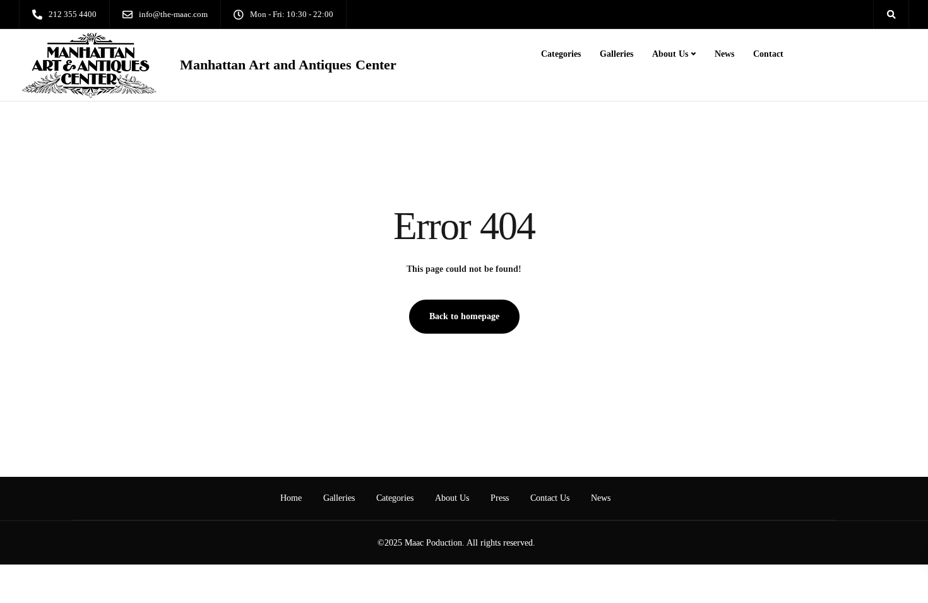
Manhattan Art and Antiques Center (288, 65)
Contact (768, 54)
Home (291, 498)
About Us (670, 54)
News (724, 54)
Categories (561, 54)
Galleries (616, 54)
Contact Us (549, 498)
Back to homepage (464, 316)
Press (500, 498)
